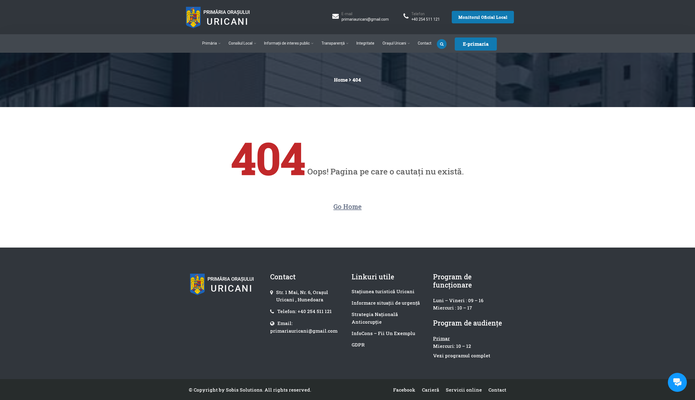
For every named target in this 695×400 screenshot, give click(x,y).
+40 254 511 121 (425, 19)
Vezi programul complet (461, 355)
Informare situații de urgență (386, 303)
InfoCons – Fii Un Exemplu (383, 333)
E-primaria (476, 44)
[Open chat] (677, 382)
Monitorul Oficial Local (482, 17)
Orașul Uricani (394, 43)
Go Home (347, 206)
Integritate (365, 43)
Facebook (404, 390)
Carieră (430, 390)
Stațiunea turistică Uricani (383, 291)
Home (341, 80)
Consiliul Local (240, 43)
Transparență (333, 43)
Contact (424, 43)
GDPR (358, 345)
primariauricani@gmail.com (365, 19)
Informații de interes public (287, 43)
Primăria (209, 43)
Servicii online (464, 390)
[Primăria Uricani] (218, 17)
